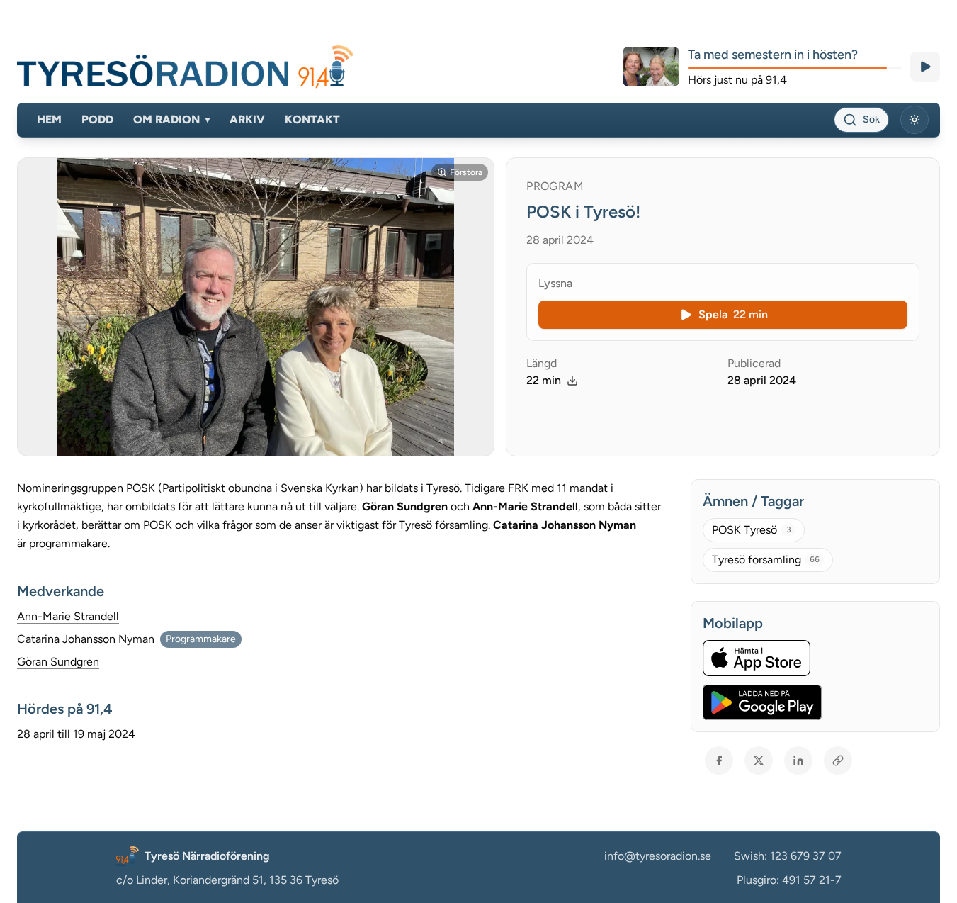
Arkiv (247, 119)
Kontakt (312, 119)
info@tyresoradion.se (657, 856)
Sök (871, 119)
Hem (49, 119)
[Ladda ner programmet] (572, 380)
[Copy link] (838, 760)
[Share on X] (758, 760)
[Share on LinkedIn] (798, 760)
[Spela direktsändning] (925, 67)
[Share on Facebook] (719, 760)
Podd (97, 119)
